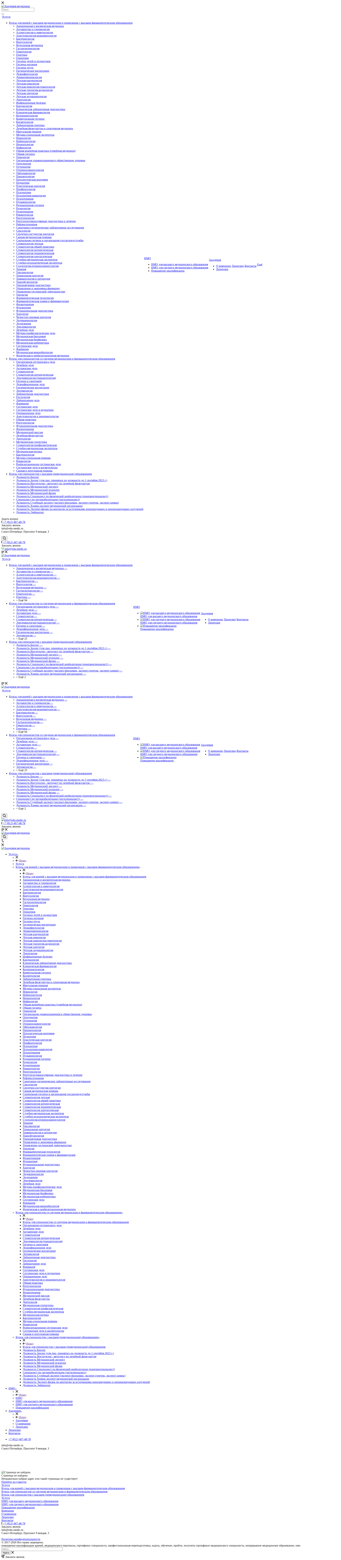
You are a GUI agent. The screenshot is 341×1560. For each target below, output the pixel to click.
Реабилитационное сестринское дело (38, 464)
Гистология (23, 397)
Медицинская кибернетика (32, 342)
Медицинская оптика (29, 451)
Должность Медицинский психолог (38, 489)
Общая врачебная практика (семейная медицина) (45, 150)
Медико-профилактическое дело (35, 333)
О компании (223, 265)
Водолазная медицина (29, 45)
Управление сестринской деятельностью (40, 291)
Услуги (6, 16)
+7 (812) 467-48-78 (14, 522)
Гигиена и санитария (29, 381)
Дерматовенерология (29, 77)
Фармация (22, 349)
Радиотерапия (24, 211)
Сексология (23, 230)
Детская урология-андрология (34, 90)
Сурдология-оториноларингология (37, 265)
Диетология (23, 99)
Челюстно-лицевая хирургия (33, 317)
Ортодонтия (23, 163)
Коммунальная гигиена (30, 118)
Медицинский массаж (29, 432)
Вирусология (24, 42)
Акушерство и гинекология (33, 29)
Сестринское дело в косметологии (37, 467)
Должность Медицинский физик (36, 493)
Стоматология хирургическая (34, 256)
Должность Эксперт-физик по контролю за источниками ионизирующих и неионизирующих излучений (79, 509)
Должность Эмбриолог (30, 512)
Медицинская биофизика (31, 339)
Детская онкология (27, 83)
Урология (22, 294)
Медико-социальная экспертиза (35, 134)
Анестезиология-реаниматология (36, 35)
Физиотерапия (25, 304)
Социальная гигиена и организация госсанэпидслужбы (49, 240)
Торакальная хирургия (29, 275)
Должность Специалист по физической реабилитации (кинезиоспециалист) (62, 496)
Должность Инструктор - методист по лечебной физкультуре (53, 483)
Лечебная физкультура (29, 435)
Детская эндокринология (31, 96)
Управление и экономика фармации (38, 288)
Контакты (250, 265)
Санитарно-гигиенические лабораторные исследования (50, 227)
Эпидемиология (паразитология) (36, 377)
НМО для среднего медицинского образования (179, 267)
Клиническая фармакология (33, 112)
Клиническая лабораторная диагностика (40, 109)
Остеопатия (23, 166)
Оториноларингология (30, 169)
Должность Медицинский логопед (37, 486)
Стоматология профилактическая (36, 445)
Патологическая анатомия (32, 179)
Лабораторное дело (27, 400)
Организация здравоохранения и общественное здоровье (50, 160)
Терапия (21, 269)
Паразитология (25, 176)
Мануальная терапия (28, 131)
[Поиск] (2, 14)
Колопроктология (27, 115)
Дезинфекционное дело (30, 384)
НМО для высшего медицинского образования (179, 264)
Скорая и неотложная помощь (34, 470)
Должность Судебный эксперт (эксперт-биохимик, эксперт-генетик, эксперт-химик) (67, 502)
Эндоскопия (23, 323)
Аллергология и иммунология (34, 32)
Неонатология (24, 144)
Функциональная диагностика (34, 310)
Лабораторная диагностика (32, 393)
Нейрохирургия (25, 141)
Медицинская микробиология (34, 352)
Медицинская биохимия (31, 336)
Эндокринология (26, 320)
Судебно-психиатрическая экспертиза (39, 262)
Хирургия (22, 313)
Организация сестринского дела (35, 361)
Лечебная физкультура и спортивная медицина (44, 128)
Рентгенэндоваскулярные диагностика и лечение (46, 221)
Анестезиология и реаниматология (37, 416)
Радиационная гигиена (30, 205)
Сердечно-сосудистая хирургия (35, 233)
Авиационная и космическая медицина (40, 26)
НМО (147, 258)
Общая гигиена (25, 154)
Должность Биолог (27, 477)
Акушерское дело (26, 368)
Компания (7, 1510)
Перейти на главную (13, 1481)
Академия (215, 259)
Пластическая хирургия (30, 185)
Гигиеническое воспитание (32, 70)
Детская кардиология (29, 80)
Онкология (22, 157)
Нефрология (23, 147)
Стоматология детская (29, 243)
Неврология (23, 138)
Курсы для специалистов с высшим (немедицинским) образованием (50, 473)
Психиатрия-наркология (31, 195)
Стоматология (24, 371)
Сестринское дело (27, 345)
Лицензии (222, 269)
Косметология (24, 122)
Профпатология (25, 189)
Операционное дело (28, 413)
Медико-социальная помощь (33, 457)
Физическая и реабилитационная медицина (42, 355)
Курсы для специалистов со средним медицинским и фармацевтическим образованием (62, 358)
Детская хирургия (27, 93)
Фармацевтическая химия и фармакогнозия (42, 301)
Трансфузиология (26, 281)
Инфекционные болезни (31, 102)
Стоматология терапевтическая (35, 253)
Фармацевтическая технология (35, 297)
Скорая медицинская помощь (34, 237)
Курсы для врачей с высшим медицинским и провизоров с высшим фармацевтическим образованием (70, 22)
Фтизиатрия (23, 307)
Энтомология (24, 390)
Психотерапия (24, 198)
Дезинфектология (27, 74)
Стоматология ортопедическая (34, 249)
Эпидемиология (26, 326)
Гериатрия (22, 58)
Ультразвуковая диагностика (33, 285)
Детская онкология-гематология (35, 86)
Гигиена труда (24, 67)
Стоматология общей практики (35, 246)
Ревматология (24, 214)
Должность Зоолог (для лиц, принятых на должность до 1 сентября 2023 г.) (61, 480)
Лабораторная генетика (30, 125)
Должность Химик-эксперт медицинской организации (49, 505)
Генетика (21, 54)
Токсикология (24, 272)
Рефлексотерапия (26, 224)
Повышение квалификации (168, 270)
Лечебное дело (25, 329)
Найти (6, 1552)
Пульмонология (25, 201)
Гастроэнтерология (27, 48)
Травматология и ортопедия (33, 278)
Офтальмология (25, 173)
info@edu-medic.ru (15, 548)
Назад (22, 860)
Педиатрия (22, 182)
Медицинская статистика (31, 441)
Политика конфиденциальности (20, 1539)
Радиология (23, 208)
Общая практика (26, 419)
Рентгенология (25, 217)
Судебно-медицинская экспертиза (36, 259)
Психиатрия (23, 192)
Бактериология (25, 38)
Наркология (23, 461)
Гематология (23, 51)
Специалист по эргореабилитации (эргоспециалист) (48, 499)
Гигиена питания (26, 64)
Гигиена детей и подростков (33, 61)
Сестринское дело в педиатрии (35, 409)
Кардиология (24, 106)
